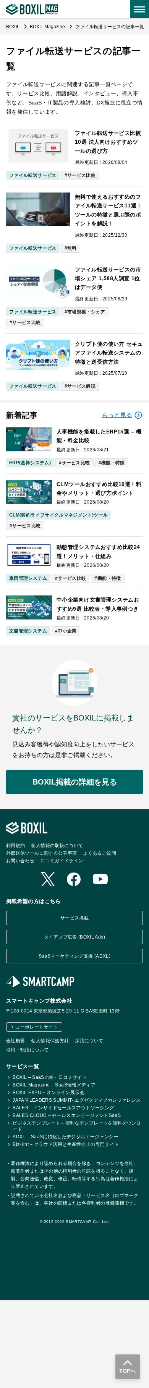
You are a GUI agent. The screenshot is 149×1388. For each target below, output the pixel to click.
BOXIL (13, 26)
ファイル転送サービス (33, 175)
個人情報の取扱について (57, 845)
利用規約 (15, 845)
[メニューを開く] (139, 9)
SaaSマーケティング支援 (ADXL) (74, 956)
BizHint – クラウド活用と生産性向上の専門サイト (66, 1144)
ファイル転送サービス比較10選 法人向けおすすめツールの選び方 (108, 142)
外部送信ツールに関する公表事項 (41, 853)
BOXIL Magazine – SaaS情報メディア (54, 1085)
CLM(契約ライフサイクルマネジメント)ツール (58, 515)
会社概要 (15, 1040)
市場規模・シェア (86, 312)
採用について (89, 1040)
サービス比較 (81, 175)
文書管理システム (28, 631)
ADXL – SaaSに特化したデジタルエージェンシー (65, 1136)
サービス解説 (81, 386)
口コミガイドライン (61, 860)
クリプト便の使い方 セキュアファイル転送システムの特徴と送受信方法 (109, 353)
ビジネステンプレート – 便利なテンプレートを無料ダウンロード (77, 1126)
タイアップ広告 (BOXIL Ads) (74, 937)
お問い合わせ (20, 860)
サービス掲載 (74, 918)
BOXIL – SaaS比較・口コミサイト (50, 1077)
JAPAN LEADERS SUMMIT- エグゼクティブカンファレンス (77, 1100)
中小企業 (67, 631)
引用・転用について (27, 1050)
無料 (72, 248)
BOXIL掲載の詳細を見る (74, 782)
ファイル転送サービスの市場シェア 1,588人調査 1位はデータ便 (108, 278)
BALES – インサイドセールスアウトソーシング (63, 1107)
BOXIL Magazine (48, 26)
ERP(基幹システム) (30, 462)
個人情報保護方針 (50, 1040)
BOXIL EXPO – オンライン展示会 (48, 1092)
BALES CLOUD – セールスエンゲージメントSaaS (67, 1115)
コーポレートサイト (36, 1027)
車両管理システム (28, 578)
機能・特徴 (113, 462)
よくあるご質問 (99, 853)
